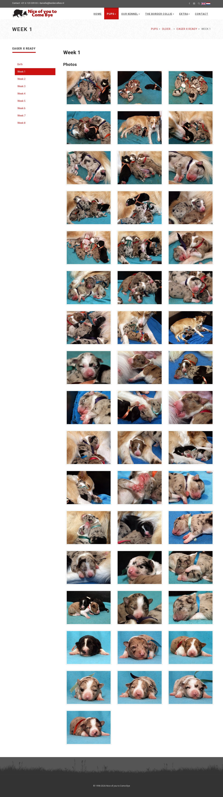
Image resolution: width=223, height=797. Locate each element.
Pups (110, 14)
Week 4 (21, 93)
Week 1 (21, 71)
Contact (201, 14)
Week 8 (21, 123)
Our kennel (129, 14)
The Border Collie (158, 14)
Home (97, 14)
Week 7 (21, 115)
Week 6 (21, 108)
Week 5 (21, 101)
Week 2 (21, 79)
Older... (167, 29)
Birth (20, 64)
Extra (183, 14)
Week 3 (21, 86)
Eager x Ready (187, 29)
